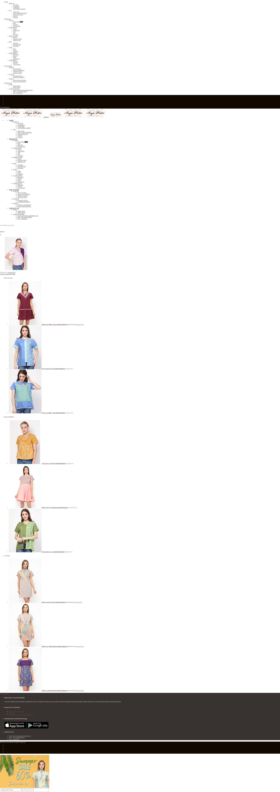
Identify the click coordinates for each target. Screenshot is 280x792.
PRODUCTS (13, 139)
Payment (16, 199)
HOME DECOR (17, 183)
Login (8, 107)
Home (2, 231)
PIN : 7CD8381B (22, 219)
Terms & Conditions (24, 194)
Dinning (20, 186)
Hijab (19, 180)
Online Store (21, 211)
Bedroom (20, 185)
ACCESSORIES (17, 175)
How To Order (14, 189)
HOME (11, 120)
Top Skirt (20, 156)
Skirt (19, 152)
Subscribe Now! (28, 790)
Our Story (20, 123)
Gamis (19, 159)
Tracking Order (22, 197)
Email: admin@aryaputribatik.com (28, 216)
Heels (19, 172)
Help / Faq (21, 131)
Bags (14, 163)
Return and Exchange (24, 206)
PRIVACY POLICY (23, 196)
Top (19, 154)
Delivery (15, 203)
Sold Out (20, 145)
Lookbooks (21, 126)
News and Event (23, 134)
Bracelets (20, 177)
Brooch (20, 179)
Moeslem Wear (18, 157)
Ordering (16, 191)
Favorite (15, 140)
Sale (19, 143)
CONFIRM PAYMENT (24, 202)
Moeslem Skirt (22, 160)
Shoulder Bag (22, 166)
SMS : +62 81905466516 (25, 217)
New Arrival (23, 142)
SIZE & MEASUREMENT (25, 132)
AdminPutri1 (11, 272)
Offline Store (21, 213)
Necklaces (21, 182)
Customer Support (18, 214)
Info (14, 129)
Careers (20, 137)
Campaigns (21, 125)
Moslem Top (21, 162)
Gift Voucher (21, 146)
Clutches (20, 165)
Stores (15, 209)
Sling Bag (20, 168)
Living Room (21, 188)
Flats (19, 171)
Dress (19, 149)
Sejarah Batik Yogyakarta (17, 711)
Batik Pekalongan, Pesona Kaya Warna (21, 715)
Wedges (20, 174)
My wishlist (3, 107)
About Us (16, 122)
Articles (20, 136)
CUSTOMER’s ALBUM (24, 128)
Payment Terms (22, 200)
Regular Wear (17, 148)
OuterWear (21, 151)
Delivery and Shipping (24, 205)
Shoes (15, 169)
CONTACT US (14, 208)
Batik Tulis (12, 713)
